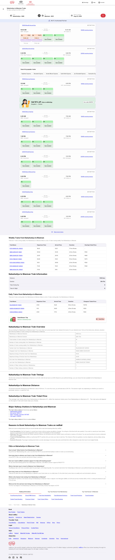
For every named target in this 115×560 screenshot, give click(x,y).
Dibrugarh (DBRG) (15, 416)
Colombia (51, 538)
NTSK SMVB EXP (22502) (16, 266)
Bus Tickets (12, 512)
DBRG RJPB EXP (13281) (16, 252)
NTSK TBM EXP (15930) (16, 259)
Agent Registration (29, 517)
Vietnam (37, 538)
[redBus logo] (12, 2)
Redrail (16, 533)
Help (94, 2)
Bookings (86, 2)
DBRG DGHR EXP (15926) (16, 255)
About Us (11, 517)
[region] (57, 34)
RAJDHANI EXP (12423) (16, 305)
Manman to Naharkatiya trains (24, 319)
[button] (39, 15)
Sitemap (42, 522)
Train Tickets (21, 512)
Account (102, 2)
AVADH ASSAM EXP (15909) (17, 308)
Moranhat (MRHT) (16, 413)
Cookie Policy (34, 528)
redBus (11, 533)
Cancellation (21, 522)
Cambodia (44, 538)
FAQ (37, 522)
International (64, 538)
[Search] (103, 15)
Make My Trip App (25, 533)
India (10, 538)
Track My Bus (12, 522)
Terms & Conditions (14, 528)
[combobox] (24, 15)
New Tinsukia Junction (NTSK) (19, 414)
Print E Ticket (30, 522)
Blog (53, 522)
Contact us (19, 517)
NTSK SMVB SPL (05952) (16, 248)
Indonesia (16, 538)
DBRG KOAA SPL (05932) (16, 269)
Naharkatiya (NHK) (16, 411)
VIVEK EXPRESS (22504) (16, 312)
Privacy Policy (25, 528)
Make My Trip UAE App (38, 533)
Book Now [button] (101, 319)
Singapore (23, 538)
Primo (58, 522)
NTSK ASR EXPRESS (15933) (17, 262)
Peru (57, 538)
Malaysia (30, 538)
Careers (38, 517)
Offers (48, 522)
